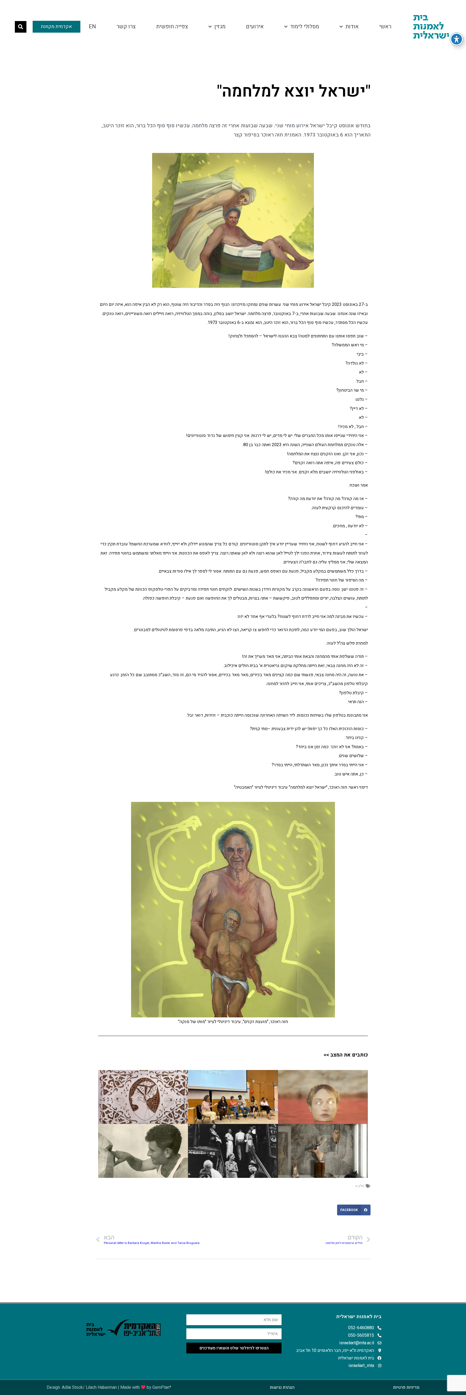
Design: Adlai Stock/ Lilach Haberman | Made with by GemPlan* (109, 1387)
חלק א (359, 1185)
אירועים (255, 26)
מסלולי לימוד (304, 26)
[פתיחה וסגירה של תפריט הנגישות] (456, 39)
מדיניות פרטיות (406, 1387)
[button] (20, 27)
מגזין (219, 26)
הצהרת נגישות (282, 1387)
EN (92, 26)
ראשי (385, 26)
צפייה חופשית (172, 26)
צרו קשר (126, 26)
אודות (352, 26)
